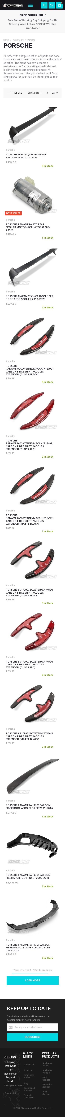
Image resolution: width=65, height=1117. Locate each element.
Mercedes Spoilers (47, 1085)
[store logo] (13, 5)
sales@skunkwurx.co (14, 1085)
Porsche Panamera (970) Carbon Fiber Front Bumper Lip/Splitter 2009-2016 (32, 915)
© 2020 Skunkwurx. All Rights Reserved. (32, 1108)
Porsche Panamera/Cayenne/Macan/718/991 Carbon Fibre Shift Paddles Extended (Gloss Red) (32, 411)
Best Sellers (33, 93)
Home (6, 40)
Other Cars (18, 40)
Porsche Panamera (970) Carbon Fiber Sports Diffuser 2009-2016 (32, 845)
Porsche (10, 149)
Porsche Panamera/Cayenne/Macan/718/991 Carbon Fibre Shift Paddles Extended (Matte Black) (32, 485)
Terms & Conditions (29, 1096)
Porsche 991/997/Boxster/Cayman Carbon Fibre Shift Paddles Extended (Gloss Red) (32, 632)
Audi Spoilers (46, 1092)
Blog (26, 1083)
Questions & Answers (29, 1089)
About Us (28, 1070)
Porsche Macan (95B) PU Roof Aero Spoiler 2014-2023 (32, 125)
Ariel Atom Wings (47, 1064)
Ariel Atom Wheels (47, 1071)
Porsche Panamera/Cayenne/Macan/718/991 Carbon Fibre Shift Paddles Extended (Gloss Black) (32, 336)
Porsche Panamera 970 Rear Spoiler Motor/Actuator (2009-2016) (32, 195)
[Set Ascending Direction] (47, 93)
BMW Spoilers (46, 1078)
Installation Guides (29, 1076)
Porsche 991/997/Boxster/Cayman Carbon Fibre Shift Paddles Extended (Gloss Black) (32, 560)
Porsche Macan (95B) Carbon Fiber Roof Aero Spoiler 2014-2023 (32, 266)
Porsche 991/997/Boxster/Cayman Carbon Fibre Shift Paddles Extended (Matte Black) (32, 704)
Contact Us (10, 1093)
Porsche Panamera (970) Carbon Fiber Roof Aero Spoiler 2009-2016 (32, 775)
